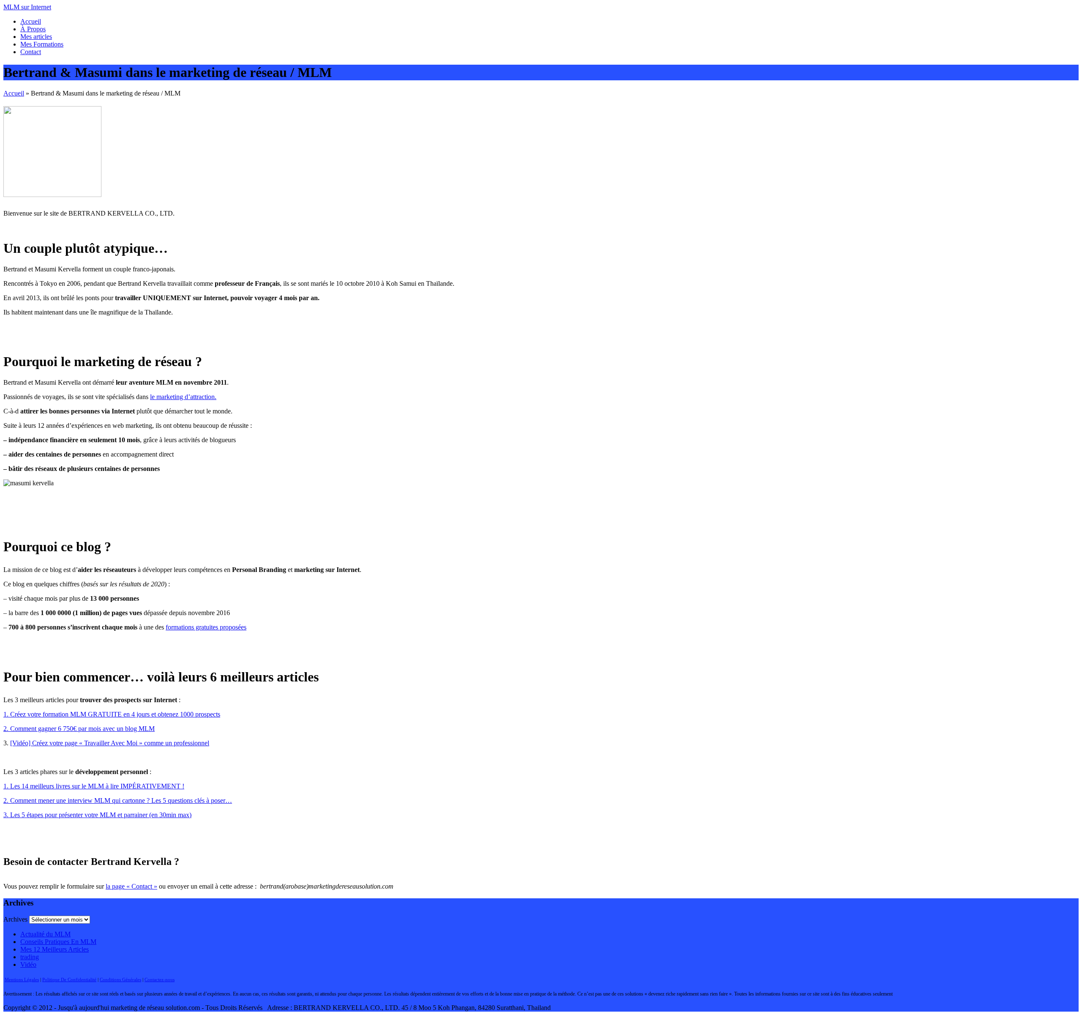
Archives (15, 919)
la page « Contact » (131, 886)
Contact (30, 51)
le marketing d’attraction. (183, 396)
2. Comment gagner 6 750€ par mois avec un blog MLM (79, 728)
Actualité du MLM (45, 934)
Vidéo (28, 964)
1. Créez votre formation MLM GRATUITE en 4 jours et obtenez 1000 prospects (111, 714)
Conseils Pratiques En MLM (58, 941)
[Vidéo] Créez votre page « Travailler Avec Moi (74, 743)
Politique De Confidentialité (69, 979)
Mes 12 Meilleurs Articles (54, 949)
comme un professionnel (175, 743)
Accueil (30, 21)
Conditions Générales (120, 979)
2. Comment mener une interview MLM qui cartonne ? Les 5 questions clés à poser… (117, 800)
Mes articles (36, 36)
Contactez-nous (160, 979)
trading (29, 956)
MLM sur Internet (27, 7)
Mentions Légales (22, 979)
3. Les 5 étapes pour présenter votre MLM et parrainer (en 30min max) (97, 814)
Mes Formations (41, 44)
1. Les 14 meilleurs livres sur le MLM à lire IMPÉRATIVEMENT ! (93, 786)
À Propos (33, 29)
